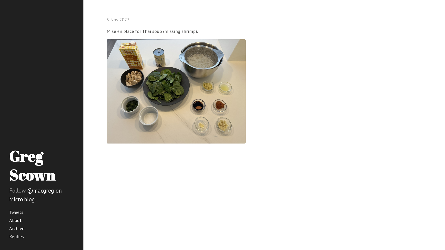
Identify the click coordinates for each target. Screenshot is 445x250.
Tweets (16, 212)
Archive (16, 228)
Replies (16, 237)
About (15, 220)
